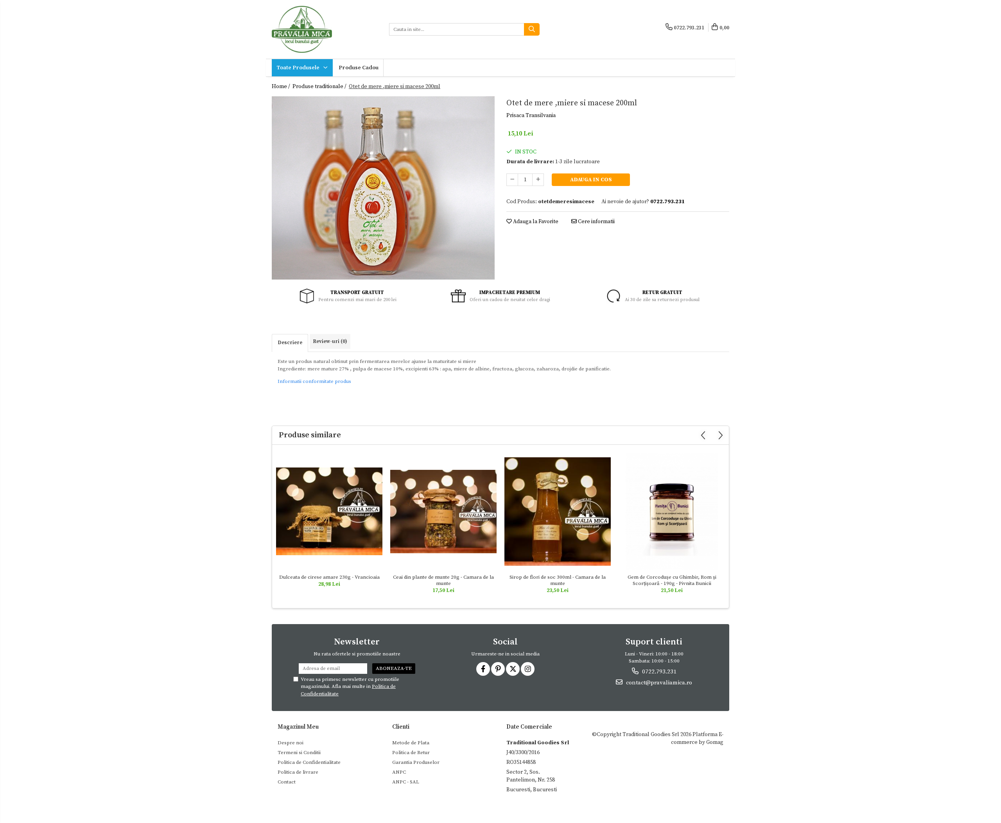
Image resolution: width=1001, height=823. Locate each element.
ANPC (399, 772)
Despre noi (290, 743)
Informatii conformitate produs (314, 381)
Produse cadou (359, 67)
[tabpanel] (383, 188)
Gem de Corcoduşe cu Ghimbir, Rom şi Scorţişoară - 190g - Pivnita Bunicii (672, 580)
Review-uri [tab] (330, 341)
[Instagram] (528, 669)
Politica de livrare (298, 772)
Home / (281, 86)
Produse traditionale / (320, 86)
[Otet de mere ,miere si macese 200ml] (383, 188)
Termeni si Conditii (299, 752)
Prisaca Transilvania (531, 115)
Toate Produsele (298, 67)
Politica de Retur (411, 752)
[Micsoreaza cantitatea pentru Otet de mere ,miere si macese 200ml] (512, 179)
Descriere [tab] (290, 342)
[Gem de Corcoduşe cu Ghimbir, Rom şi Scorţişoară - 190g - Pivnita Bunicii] (672, 511)
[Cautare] (532, 29)
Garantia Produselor (416, 762)
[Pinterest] (498, 669)
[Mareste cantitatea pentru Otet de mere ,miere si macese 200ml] (538, 179)
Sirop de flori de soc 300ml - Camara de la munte (557, 580)
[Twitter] (513, 669)
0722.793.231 (658, 671)
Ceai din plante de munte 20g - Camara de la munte (443, 580)
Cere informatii (596, 221)
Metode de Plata (410, 743)
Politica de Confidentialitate (309, 762)
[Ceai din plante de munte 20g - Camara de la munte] (443, 511)
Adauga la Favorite (535, 221)
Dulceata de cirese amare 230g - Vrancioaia (329, 577)
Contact (287, 782)
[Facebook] (483, 669)
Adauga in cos (591, 179)
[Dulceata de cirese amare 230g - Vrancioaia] (329, 511)
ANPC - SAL (405, 782)
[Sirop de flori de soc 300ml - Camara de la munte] (557, 511)
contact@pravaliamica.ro (658, 682)
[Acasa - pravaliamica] (324, 29)
